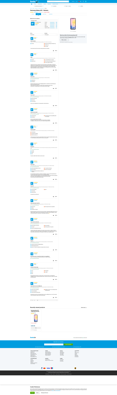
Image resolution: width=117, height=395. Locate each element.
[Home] (31, 4)
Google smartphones (47, 355)
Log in (76, 1)
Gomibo (61, 358)
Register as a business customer (49, 360)
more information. (66, 372)
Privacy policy (61, 361)
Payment (32, 359)
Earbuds (76, 354)
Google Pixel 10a (33, 355)
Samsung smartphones (48, 352)
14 (37, 300)
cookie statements (57, 390)
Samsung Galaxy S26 (33, 353)
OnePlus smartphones (48, 353)
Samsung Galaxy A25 (41, 8)
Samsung (36, 8)
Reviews (46, 8)
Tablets (61, 350)
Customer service (34, 358)
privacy (53, 390)
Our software (61, 360)
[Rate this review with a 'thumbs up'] (53, 50)
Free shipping (74, 31)
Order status (32, 360)
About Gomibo (62, 359)
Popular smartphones (34, 350)
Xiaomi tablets (62, 353)
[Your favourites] (83, 1)
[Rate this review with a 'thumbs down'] (56, 50)
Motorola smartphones (48, 354)
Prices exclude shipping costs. (67, 371)
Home (31, 8)
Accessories (77, 350)
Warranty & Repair (33, 363)
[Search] (68, 1)
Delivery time (32, 361)
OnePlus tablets (62, 355)
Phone (33, 8)
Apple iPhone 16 (33, 352)
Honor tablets (61, 354)
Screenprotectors (77, 352)
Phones (46, 350)
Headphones (76, 355)
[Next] (57, 300)
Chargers (76, 353)
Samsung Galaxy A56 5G (34, 354)
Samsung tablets (62, 352)
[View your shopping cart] (86, 1)
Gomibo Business (47, 359)
